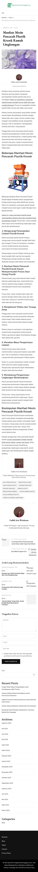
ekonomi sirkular (9, 488)
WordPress (22, 868)
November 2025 (7, 772)
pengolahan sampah (10, 491)
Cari (3, 670)
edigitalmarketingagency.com (23, 863)
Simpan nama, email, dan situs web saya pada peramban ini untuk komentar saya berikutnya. (18, 655)
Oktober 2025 (6, 778)
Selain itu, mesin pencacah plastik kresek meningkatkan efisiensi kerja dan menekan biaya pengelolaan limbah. (19, 218)
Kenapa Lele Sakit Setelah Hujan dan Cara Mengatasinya (13, 574)
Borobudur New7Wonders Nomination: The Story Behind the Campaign (18, 711)
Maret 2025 (6, 810)
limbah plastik (23, 488)
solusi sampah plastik (10, 494)
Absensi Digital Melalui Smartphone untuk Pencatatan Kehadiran (16, 694)
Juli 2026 (5, 729)
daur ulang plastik (9, 485)
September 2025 (7, 783)
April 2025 (5, 805)
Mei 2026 (5, 739)
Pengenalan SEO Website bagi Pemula (12, 588)
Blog (16, 28)
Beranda (4, 837)
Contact (4, 849)
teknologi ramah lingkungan (13, 497)
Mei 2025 (5, 799)
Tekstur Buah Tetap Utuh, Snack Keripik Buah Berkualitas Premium (13, 603)
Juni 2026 (5, 734)
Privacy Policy (6, 853)
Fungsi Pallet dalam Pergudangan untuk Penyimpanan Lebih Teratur (15, 688)
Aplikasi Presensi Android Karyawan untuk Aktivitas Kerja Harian (19, 701)
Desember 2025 (7, 767)
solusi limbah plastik (27, 491)
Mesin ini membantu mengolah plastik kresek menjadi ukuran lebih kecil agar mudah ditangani (18, 102)
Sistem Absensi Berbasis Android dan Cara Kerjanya (19, 706)
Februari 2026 (6, 756)
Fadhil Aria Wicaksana (19, 82)
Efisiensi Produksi (25, 485)
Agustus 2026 (6, 723)
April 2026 (5, 745)
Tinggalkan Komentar (19, 86)
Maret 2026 (6, 750)
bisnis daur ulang (25, 482)
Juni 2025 (5, 794)
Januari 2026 (6, 761)
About (4, 845)
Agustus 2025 (6, 789)
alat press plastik (9, 482)
